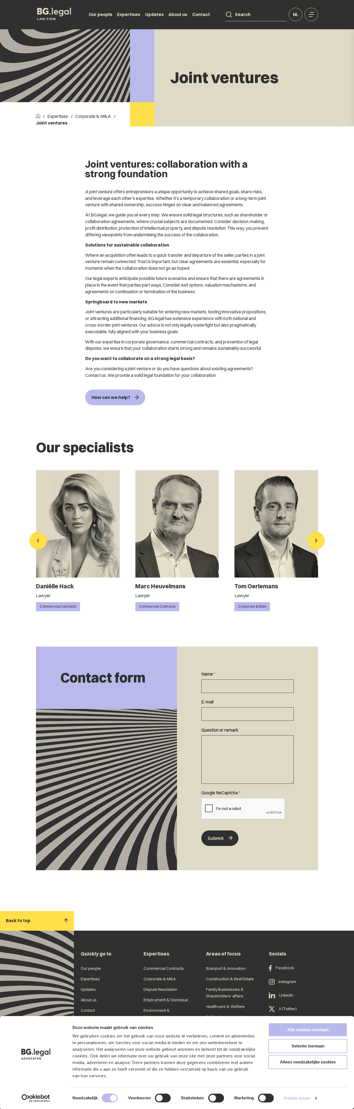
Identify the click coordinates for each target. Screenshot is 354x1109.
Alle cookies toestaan (308, 1029)
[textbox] (247, 682)
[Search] (229, 14)
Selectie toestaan (307, 1046)
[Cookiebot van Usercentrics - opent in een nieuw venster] (36, 1098)
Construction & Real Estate (230, 978)
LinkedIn (286, 995)
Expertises (128, 14)
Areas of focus (223, 954)
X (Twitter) (288, 1008)
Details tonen (297, 1098)
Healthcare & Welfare (225, 1006)
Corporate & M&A (93, 116)
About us (177, 14)
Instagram (287, 981)
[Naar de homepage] (54, 14)
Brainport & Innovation (226, 968)
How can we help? (111, 397)
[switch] (163, 1098)
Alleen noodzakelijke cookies (308, 1062)
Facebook (285, 967)
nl (295, 14)
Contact (201, 14)
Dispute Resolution (160, 989)
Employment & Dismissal (166, 999)
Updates (154, 14)
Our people (100, 14)
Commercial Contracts (164, 968)
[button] (38, 540)
